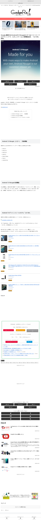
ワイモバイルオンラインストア (11, 341)
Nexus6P (29, 362)
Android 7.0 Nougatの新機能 (17, 115)
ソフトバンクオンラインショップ (32, 331)
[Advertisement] (20, 92)
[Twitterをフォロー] (10, 413)
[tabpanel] (8, 26)
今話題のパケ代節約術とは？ (10, 351)
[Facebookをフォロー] (30, 413)
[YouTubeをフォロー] (30, 416)
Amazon (10, 241)
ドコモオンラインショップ (8, 330)
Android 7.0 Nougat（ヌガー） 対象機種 (20, 113)
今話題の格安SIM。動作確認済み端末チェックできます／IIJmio (17, 348)
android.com (5, 107)
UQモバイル (29, 341)
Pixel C (37, 362)
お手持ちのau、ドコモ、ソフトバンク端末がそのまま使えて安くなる (19, 353)
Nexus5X (21, 362)
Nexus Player (16, 362)
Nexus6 (25, 362)
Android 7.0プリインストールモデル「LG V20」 (21, 117)
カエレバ (12, 248)
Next (40, 26)
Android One (3, 362)
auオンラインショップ (20, 330)
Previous (0, 26)
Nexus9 (33, 362)
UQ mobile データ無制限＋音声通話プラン (13, 350)
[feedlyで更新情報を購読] (10, 419)
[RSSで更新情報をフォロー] (30, 419)
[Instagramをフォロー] (10, 416)
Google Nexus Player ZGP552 (14, 275)
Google (3, 360)
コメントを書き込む (20, 507)
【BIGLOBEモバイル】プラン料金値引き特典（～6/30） (16, 355)
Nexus (12, 362)
